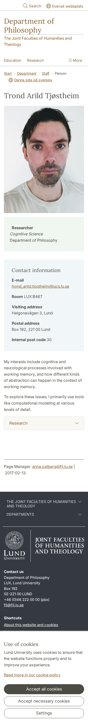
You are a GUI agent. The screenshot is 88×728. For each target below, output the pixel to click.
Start (8, 73)
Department (26, 73)
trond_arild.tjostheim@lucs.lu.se (40, 286)
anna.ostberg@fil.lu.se (52, 466)
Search (35, 6)
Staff (45, 73)
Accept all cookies (44, 689)
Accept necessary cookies (44, 701)
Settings (44, 713)
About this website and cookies (31, 624)
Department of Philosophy (29, 25)
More (77, 60)
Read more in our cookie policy (32, 674)
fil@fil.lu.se (14, 605)
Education (12, 60)
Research (35, 60)
